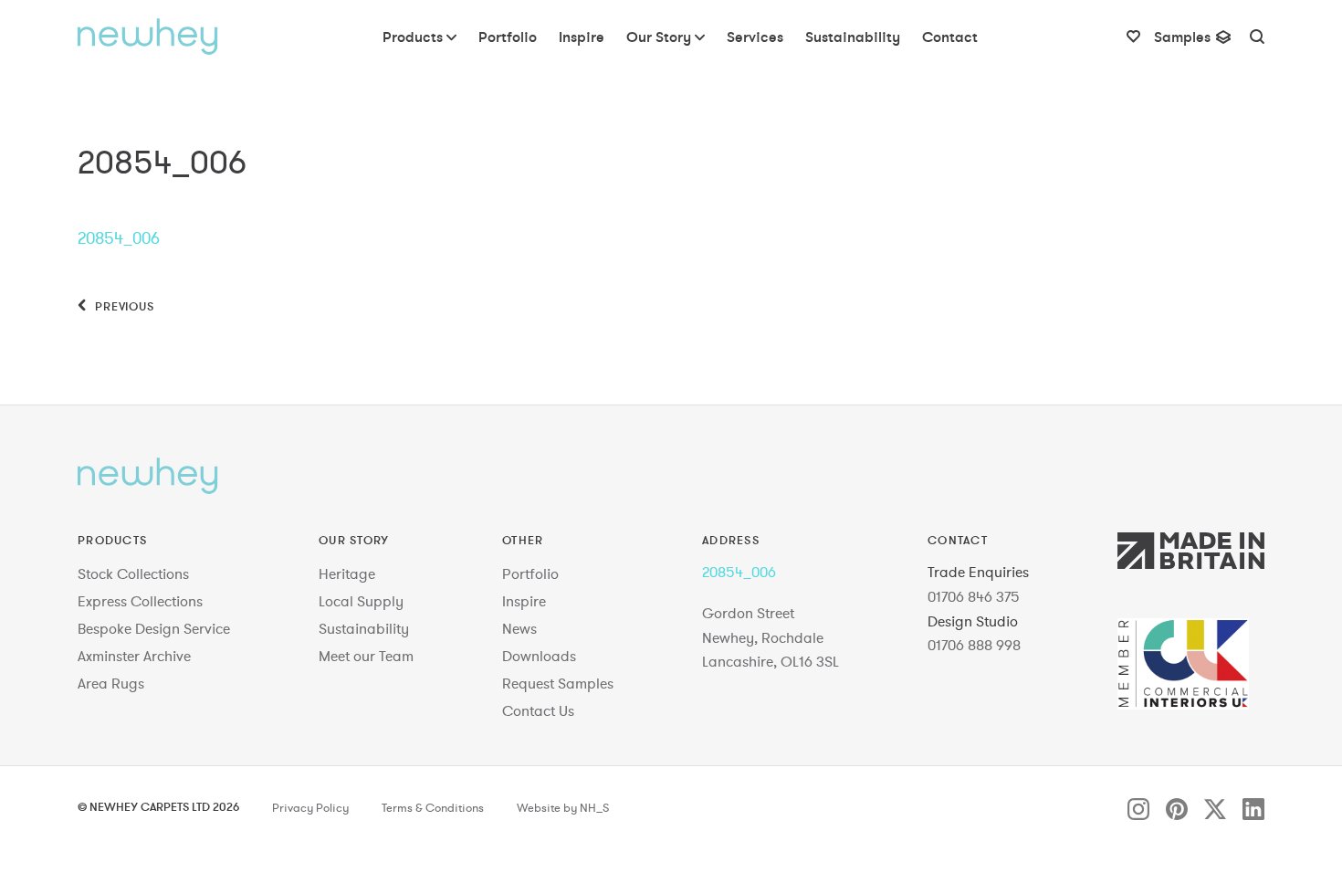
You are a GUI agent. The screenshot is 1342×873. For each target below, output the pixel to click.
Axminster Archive (134, 656)
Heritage (347, 573)
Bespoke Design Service (154, 628)
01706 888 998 (974, 645)
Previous (122, 306)
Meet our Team (366, 656)
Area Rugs (111, 683)
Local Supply (361, 601)
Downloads (539, 656)
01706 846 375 (974, 596)
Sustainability (364, 628)
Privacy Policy (310, 808)
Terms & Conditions (433, 808)
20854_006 (119, 237)
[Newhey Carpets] (148, 36)
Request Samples (557, 683)
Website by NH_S (563, 808)
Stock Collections (133, 573)
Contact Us (538, 710)
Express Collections (140, 601)
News (519, 628)
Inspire (524, 601)
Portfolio (530, 573)
